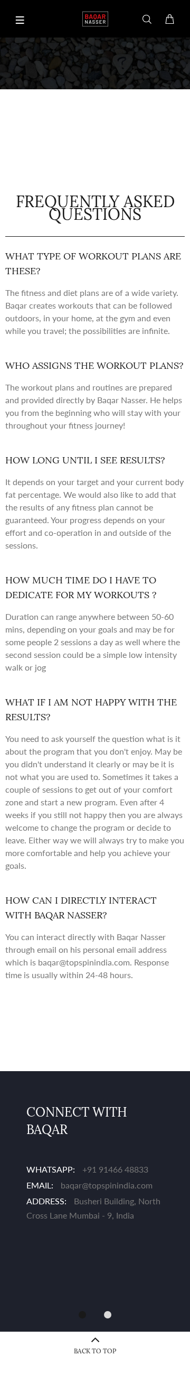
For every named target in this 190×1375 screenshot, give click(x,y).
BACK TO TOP (95, 1351)
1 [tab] (82, 1314)
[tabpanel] (95, 1164)
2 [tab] (107, 1314)
